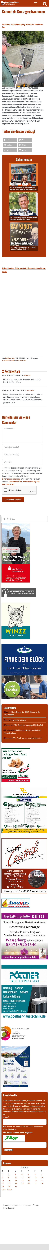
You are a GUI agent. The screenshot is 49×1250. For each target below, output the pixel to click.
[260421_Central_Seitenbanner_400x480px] (24, 840)
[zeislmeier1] (15, 900)
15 (3, 1180)
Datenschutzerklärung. (11, 479)
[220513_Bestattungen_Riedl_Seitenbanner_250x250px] (24, 914)
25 (22, 1183)
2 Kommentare (21, 360)
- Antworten (27, 375)
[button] (10, 140)
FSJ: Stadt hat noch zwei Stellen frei (28, 725)
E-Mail (6, 1117)
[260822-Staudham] (24, 224)
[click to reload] (14, 1138)
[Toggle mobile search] (45, 4)
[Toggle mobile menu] (36, 4)
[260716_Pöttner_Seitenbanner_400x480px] (24, 966)
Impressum (26, 1205)
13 (36, 1177)
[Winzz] (15, 603)
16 (9, 1180)
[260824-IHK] (23, 194)
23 (9, 1183)
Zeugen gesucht (19, 720)
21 (42, 1180)
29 (3, 1186)
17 (16, 1180)
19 (29, 1180)
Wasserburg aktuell (8, 360)
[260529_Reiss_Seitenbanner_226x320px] (15, 1048)
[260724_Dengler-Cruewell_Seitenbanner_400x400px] (24, 789)
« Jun (3, 1189)
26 (29, 1183)
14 (42, 1177)
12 (29, 1177)
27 (36, 1183)
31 (16, 1186)
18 (22, 1180)
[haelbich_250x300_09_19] (15, 749)
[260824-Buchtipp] (23, 164)
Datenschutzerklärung (24, 1126)
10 (16, 1177)
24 (16, 1183)
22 (3, 1183)
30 (9, 1186)
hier (4, 1114)
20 (36, 1180)
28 (42, 1183)
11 (22, 1177)
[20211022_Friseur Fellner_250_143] (15, 1026)
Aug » (9, 1189)
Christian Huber (10, 358)
